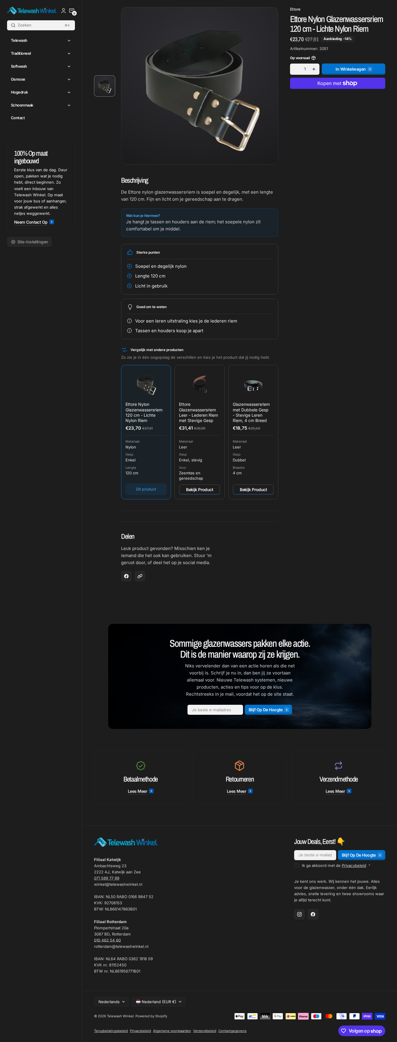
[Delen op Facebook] (126, 576)
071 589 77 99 (106, 878)
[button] (71, 10)
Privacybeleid (354, 865)
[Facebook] (313, 914)
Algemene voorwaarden (172, 1031)
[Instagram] (299, 914)
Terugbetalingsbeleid (111, 1031)
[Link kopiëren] (140, 576)
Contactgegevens (232, 1031)
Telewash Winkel (120, 1016)
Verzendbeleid (204, 1031)
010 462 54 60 (107, 940)
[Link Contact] (41, 187)
